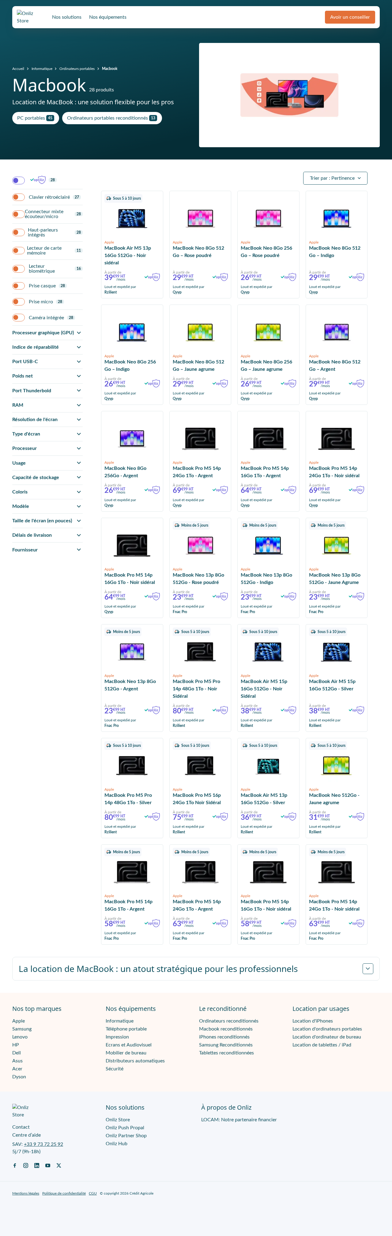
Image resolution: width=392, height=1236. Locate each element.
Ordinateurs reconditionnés (228, 1021)
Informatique (42, 69)
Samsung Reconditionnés (226, 1044)
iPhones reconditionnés (224, 1036)
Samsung (22, 1029)
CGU (93, 1193)
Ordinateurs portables (77, 69)
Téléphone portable (126, 1029)
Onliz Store (118, 1119)
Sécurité (114, 1068)
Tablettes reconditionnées (226, 1052)
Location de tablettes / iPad (321, 1044)
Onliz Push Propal (125, 1127)
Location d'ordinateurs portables (327, 1029)
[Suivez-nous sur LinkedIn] (36, 1165)
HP (15, 1044)
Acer (17, 1068)
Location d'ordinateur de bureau (326, 1036)
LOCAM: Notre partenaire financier (239, 1119)
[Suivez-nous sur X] (58, 1165)
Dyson (19, 1076)
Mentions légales (25, 1193)
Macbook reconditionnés (226, 1029)
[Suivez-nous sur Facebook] (14, 1165)
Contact (21, 1127)
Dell (16, 1052)
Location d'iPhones (312, 1021)
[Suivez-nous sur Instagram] (25, 1165)
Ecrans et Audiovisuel (129, 1044)
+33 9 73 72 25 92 (43, 1144)
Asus (17, 1060)
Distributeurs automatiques (135, 1060)
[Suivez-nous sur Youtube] (47, 1165)
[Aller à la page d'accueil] (30, 17)
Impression (117, 1036)
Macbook (109, 69)
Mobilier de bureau (126, 1052)
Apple (18, 1021)
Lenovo (20, 1036)
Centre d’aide (26, 1135)
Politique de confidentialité (64, 1193)
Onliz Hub (116, 1143)
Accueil (18, 69)
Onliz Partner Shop (126, 1135)
